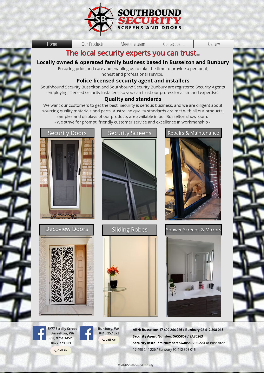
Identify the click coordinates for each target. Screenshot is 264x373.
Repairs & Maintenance (193, 133)
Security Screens (129, 133)
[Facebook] (39, 333)
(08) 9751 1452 (61, 338)
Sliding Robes (129, 229)
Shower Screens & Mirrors (193, 230)
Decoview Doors (66, 229)
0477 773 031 (61, 343)
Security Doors (67, 133)
